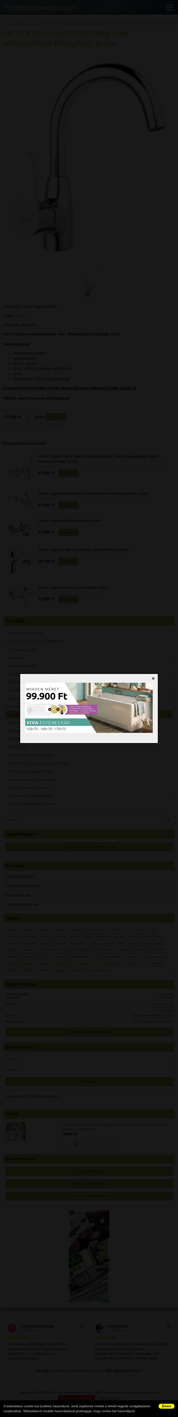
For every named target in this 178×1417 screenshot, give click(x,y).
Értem (166, 1406)
